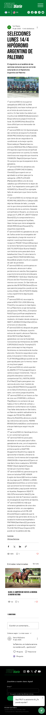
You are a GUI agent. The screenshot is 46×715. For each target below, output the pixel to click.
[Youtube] (43, 12)
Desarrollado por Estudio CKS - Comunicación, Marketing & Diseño (17, 710)
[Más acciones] (37, 27)
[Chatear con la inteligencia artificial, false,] (41, 710)
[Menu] (40, 5)
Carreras (10, 536)
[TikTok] (39, 12)
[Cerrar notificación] (43, 698)
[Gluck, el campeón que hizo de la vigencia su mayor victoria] (23, 578)
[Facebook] (32, 12)
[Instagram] (28, 12)
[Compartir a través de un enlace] (26, 546)
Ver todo (36, 564)
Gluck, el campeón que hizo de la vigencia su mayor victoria (22, 593)
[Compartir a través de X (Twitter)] (14, 546)
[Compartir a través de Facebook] (8, 546)
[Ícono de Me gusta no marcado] (14, 651)
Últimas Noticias (13, 539)
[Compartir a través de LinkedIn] (20, 546)
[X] (35, 12)
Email (9, 686)
